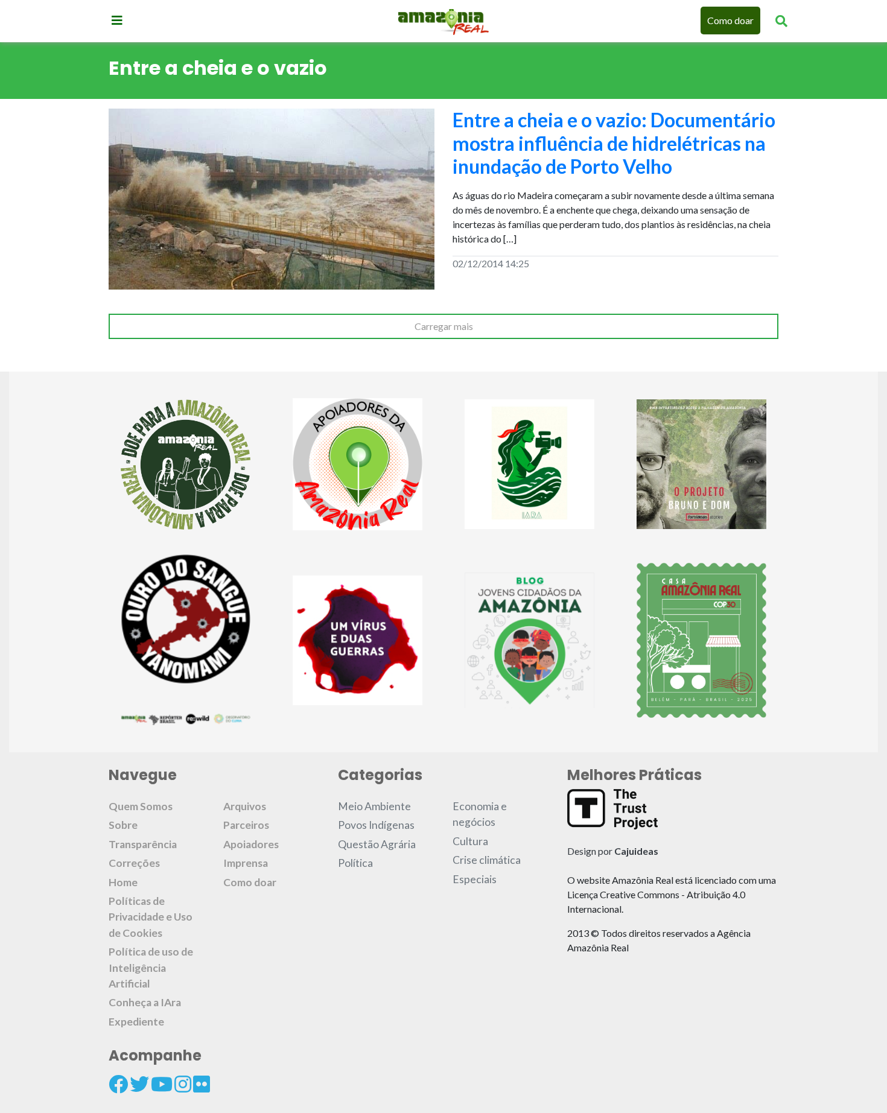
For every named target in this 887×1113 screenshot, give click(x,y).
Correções (134, 863)
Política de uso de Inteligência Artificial (151, 967)
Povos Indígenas (376, 825)
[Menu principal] (117, 20)
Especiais (475, 879)
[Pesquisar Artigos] (781, 20)
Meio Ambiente (374, 806)
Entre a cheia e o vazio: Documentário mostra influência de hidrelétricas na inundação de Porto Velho (614, 143)
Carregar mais (444, 326)
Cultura (470, 841)
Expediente (136, 1021)
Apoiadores (251, 844)
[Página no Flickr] (201, 1084)
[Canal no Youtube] (162, 1084)
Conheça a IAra (145, 1002)
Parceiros (246, 825)
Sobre (123, 825)
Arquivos (244, 806)
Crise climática (487, 860)
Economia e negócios (480, 814)
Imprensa (245, 863)
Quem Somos (141, 806)
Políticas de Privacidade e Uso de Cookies (150, 917)
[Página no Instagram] (182, 1084)
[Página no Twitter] (139, 1084)
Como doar (730, 20)
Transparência (143, 844)
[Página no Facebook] (118, 1084)
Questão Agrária (377, 844)
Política (355, 863)
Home (123, 882)
